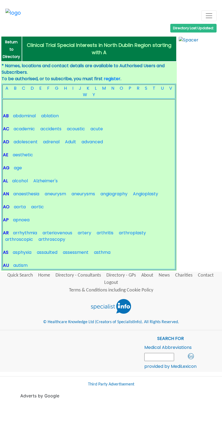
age (18, 168)
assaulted (47, 252)
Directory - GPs (121, 275)
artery (84, 233)
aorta (20, 207)
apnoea (21, 220)
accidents (50, 129)
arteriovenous (57, 233)
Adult (70, 142)
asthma (102, 252)
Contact (206, 275)
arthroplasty (132, 233)
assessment (76, 252)
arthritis (105, 233)
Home (44, 275)
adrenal (51, 142)
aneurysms (83, 194)
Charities (183, 275)
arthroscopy (51, 239)
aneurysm (55, 194)
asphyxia (22, 252)
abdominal (24, 116)
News (164, 275)
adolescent (26, 142)
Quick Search (20, 275)
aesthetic (23, 155)
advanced (92, 142)
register (112, 79)
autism (20, 265)
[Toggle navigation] (209, 15)
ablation (50, 116)
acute (96, 129)
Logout (111, 282)
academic (24, 129)
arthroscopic (19, 239)
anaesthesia (26, 194)
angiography (114, 194)
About (147, 275)
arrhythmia (25, 233)
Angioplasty (145, 194)
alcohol (20, 181)
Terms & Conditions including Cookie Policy (111, 290)
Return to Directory (11, 49)
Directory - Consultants (78, 275)
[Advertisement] (118, 411)
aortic (37, 207)
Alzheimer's (45, 181)
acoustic (76, 129)
